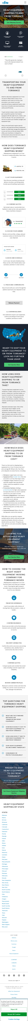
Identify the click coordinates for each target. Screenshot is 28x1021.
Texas (3, 913)
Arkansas (4, 822)
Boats (14, 950)
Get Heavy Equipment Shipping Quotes (14, 792)
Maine (3, 857)
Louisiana (4, 854)
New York (4, 887)
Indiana (4, 845)
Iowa (3, 847)
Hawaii (4, 838)
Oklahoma (5, 896)
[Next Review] (22, 75)
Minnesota (5, 866)
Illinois (4, 843)
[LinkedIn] (24, 976)
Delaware (4, 831)
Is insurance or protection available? (14, 754)
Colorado (4, 827)
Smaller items (17, 477)
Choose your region (13, 980)
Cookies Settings (14, 1019)
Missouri (4, 871)
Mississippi (5, 868)
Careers (14, 962)
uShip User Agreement (14, 991)
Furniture (14, 944)
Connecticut (5, 829)
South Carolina (6, 906)
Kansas (4, 850)
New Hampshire (6, 880)
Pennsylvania (5, 901)
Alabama (4, 815)
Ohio (3, 894)
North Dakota (6, 892)
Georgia (4, 836)
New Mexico (5, 885)
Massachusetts (6, 861)
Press (14, 966)
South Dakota (5, 908)
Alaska (4, 817)
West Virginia (5, 924)
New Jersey (5, 882)
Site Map (14, 997)
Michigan (4, 864)
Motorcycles (14, 941)
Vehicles (14, 937)
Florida (4, 834)
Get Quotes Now (14, 365)
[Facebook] (4, 976)
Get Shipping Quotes (14, 22)
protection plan (7, 490)
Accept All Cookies (14, 1014)
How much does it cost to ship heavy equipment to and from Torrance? (16, 728)
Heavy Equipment (14, 953)
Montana (4, 873)
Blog (14, 969)
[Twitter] (14, 976)
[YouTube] (19, 976)
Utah (3, 915)
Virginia (4, 920)
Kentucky (4, 852)
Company (14, 959)
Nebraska (4, 875)
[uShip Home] (5, 2)
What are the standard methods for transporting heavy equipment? (14, 718)
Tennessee (5, 910)
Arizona (4, 820)
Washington (5, 922)
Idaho (3, 840)
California (4, 824)
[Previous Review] (5, 75)
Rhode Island (5, 903)
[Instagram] (9, 976)
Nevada (4, 878)
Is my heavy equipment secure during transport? (16, 746)
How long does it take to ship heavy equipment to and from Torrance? (15, 738)
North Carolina (6, 889)
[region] (14, 1010)
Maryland (4, 859)
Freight (14, 947)
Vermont (4, 917)
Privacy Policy (14, 994)
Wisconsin (5, 926)
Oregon (4, 899)
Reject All (14, 1009)
